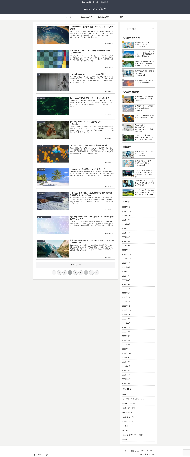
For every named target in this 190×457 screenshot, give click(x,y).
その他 (125, 425)
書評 (125, 439)
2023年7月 (126, 275)
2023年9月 (126, 267)
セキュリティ (128, 421)
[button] (153, 28)
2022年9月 (126, 318)
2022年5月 (126, 336)
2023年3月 (126, 293)
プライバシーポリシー (148, 451)
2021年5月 (126, 374)
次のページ (75, 264)
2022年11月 (126, 310)
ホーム (127, 451)
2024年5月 (126, 232)
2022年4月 (126, 340)
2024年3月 (126, 241)
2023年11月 (126, 258)
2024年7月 (126, 228)
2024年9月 (126, 219)
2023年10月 (126, 262)
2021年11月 (126, 349)
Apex (125, 394)
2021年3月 (126, 383)
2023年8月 (126, 271)
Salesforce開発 (129, 407)
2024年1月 (126, 250)
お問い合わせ (135, 451)
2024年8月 (126, 224)
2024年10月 (126, 215)
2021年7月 (126, 366)
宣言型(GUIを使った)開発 (133, 435)
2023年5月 (126, 284)
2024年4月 (126, 237)
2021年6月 (126, 370)
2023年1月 (126, 301)
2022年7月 (126, 327)
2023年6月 (126, 280)
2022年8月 (126, 323)
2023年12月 (126, 254)
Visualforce (127, 412)
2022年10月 (126, 314)
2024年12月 (126, 207)
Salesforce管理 (129, 403)
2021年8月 (126, 361)
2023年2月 (126, 297)
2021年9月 (126, 357)
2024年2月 (126, 245)
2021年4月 (126, 379)
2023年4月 (126, 288)
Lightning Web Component (133, 398)
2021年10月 (126, 353)
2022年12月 (126, 306)
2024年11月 (126, 211)
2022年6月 (126, 331)
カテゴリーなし (129, 416)
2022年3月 (126, 344)
